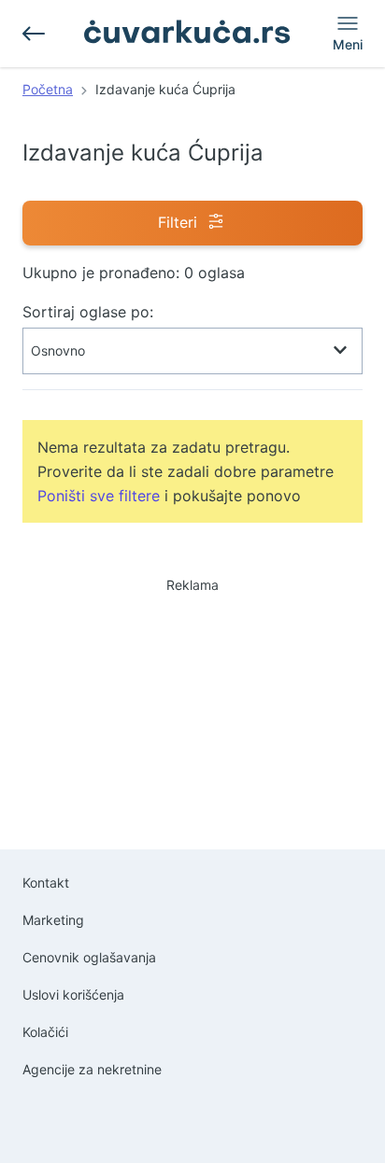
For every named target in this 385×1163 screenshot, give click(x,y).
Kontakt (45, 882)
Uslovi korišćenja (73, 994)
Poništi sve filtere (98, 495)
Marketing (53, 920)
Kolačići (45, 1032)
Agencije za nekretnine (92, 1069)
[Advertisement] (192, 697)
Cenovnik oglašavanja (89, 957)
